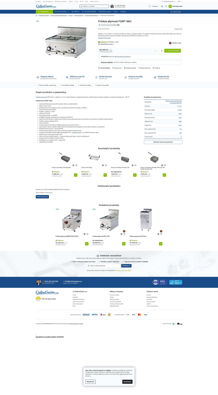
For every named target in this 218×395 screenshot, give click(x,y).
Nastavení (90, 382)
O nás (76, 1)
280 (180, 121)
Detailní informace (104, 38)
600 (180, 114)
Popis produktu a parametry (47, 85)
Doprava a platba (114, 294)
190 (180, 133)
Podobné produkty (85, 85)
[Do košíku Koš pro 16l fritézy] (105, 175)
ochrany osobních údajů (123, 270)
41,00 (180, 110)
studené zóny (76, 132)
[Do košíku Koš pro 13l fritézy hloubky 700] (135, 175)
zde (121, 374)
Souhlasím (127, 382)
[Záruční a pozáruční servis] (124, 231)
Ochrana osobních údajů (116, 303)
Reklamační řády (114, 306)
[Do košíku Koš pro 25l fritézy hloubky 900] (75, 175)
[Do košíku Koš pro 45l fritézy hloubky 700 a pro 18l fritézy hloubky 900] (164, 175)
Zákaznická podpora (78, 299)
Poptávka (149, 299)
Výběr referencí (94, 1)
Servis (81, 1)
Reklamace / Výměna (61, 1)
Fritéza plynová (41, 97)
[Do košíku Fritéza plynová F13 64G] (160, 243)
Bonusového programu (122, 56)
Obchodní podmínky (115, 301)
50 (181, 129)
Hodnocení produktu (103, 85)
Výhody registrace (48, 1)
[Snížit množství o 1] (155, 51)
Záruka (71, 1)
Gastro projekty (151, 301)
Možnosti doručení (106, 44)
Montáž (149, 294)
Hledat (82, 6)
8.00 (180, 125)
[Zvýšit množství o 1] (162, 51)
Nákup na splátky (114, 299)
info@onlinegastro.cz (73, 281)
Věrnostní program (78, 303)
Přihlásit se (126, 266)
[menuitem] (61, 12)
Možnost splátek (107, 62)
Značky (149, 303)
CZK (179, 1)
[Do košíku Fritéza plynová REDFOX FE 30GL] (86, 243)
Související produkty (68, 85)
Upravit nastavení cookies (76, 323)
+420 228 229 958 (51, 281)
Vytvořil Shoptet (167, 323)
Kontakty (38, 1)
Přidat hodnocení (42, 197)
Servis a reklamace (152, 297)
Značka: (178, 29)
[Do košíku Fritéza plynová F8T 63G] (123, 243)
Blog (86, 1)
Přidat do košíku (174, 51)
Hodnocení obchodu (78, 301)
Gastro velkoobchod (152, 306)
